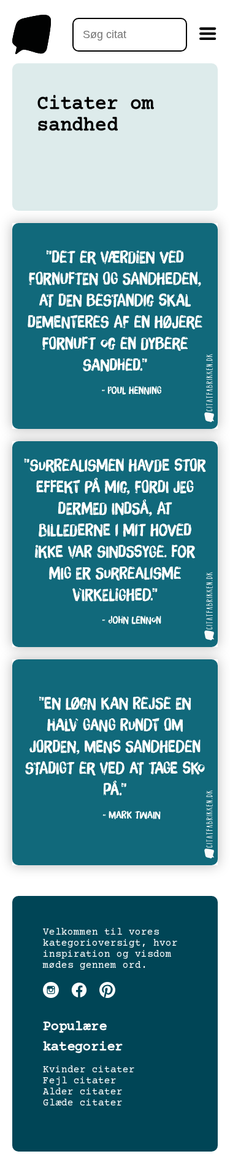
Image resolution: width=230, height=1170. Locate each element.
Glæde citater (83, 1103)
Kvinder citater (89, 1069)
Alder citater (83, 1091)
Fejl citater (80, 1080)
